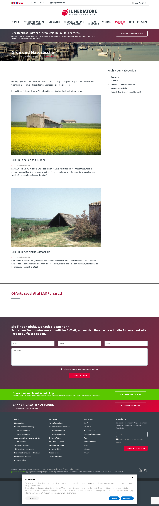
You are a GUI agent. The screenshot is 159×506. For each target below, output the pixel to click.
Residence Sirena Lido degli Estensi (27, 453)
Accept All (127, 498)
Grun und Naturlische (22, 165)
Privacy (86, 453)
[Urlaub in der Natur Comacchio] (56, 217)
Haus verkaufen (93, 23)
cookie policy (45, 485)
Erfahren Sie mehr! (130, 405)
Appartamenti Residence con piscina (27, 438)
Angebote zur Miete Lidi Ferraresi (34, 23)
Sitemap (87, 449)
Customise (32, 498)
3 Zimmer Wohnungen (22, 434)
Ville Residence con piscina (24, 449)
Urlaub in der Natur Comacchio (30, 251)
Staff (86, 423)
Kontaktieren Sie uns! (132, 34)
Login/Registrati (140, 3)
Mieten (15, 22)
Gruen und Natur (120, 23)
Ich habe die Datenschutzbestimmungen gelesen (80, 369)
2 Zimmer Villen (55, 449)
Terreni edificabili (55, 457)
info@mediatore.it (58, 3)
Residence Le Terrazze (22, 457)
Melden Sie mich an (136, 448)
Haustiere (87, 427)
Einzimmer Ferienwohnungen (25, 427)
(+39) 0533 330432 (34, 472)
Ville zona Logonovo (21, 445)
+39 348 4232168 (19, 472)
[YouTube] (140, 470)
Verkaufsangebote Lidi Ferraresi (74, 23)
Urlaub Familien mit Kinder (28, 159)
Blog (131, 22)
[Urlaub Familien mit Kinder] (56, 125)
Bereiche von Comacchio (29, 56)
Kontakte (142, 22)
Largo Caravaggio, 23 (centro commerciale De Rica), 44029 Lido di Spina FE (54, 469)
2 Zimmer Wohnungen (22, 430)
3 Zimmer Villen (20, 442)
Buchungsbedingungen (92, 434)
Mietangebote (19, 423)
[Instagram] (145, 470)
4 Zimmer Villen (20, 460)
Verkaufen (54, 22)
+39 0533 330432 (37, 3)
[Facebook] (136, 470)
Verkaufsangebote (56, 423)
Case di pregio (54, 453)
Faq (85, 438)
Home (13, 56)
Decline (114, 498)
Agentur (106, 22)
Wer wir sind (88, 419)
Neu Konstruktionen (56, 445)
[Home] (79, 12)
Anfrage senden (79, 376)
